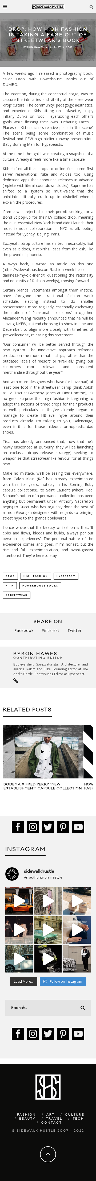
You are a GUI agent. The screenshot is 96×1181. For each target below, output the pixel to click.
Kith (10, 585)
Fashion (26, 1115)
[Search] (91, 6)
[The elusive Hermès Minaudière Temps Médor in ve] (77, 930)
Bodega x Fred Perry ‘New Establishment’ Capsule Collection (42, 786)
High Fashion (35, 576)
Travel (54, 1119)
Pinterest (50, 630)
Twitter (74, 630)
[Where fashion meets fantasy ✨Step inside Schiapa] (48, 901)
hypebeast (66, 576)
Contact (51, 1123)
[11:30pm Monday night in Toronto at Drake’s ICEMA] (19, 930)
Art (50, 1115)
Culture (75, 1115)
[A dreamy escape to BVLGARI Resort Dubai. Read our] (77, 901)
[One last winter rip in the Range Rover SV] (19, 959)
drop (10, 576)
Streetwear (16, 595)
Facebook (24, 630)
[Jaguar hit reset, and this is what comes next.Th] (77, 959)
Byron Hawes (33, 47)
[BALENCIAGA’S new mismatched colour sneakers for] (48, 959)
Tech (78, 1119)
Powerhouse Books (40, 585)
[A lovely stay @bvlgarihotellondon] (19, 901)
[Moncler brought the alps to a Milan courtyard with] (48, 930)
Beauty (27, 1119)
